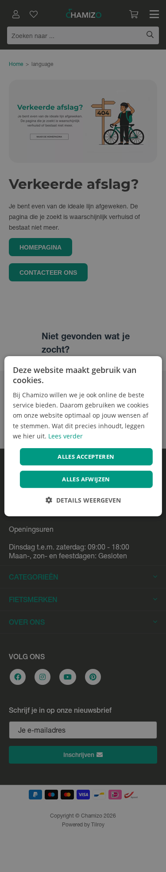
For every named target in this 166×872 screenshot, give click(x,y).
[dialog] (83, 436)
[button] (83, 500)
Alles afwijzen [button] (86, 479)
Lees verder (65, 436)
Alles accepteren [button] (86, 457)
